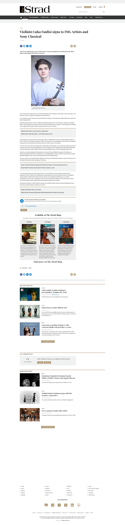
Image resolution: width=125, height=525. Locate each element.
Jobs (68, 488)
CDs (52, 218)
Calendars (66, 222)
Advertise (69, 492)
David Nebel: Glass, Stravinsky (32, 189)
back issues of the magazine (66, 218)
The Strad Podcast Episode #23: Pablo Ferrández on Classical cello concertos (46, 165)
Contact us (69, 495)
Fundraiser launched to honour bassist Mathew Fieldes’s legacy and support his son (58, 377)
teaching (43, 218)
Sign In (101, 7)
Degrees (23, 495)
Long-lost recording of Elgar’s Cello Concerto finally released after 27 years (56, 326)
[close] (75, 43)
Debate (23, 490)
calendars (56, 218)
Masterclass (92, 495)
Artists (47, 486)
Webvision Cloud (65, 520)
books (46, 218)
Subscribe (87, 7)
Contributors (47, 512)
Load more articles (48, 341)
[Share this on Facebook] (21, 46)
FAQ (92, 512)
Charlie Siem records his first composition (36, 131)
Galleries (69, 486)
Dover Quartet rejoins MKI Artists (54, 411)
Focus (43, 305)
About (47, 495)
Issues (90, 486)
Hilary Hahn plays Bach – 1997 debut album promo (39, 134)
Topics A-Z (64, 512)
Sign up (24, 210)
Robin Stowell (55, 294)
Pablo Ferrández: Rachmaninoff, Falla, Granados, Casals (39, 167)
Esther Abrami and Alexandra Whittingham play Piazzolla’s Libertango (44, 192)
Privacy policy (80, 512)
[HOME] (21, 17)
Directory (47, 490)
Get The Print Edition (94, 488)
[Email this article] (30, 46)
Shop (94, 7)
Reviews (69, 490)
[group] (98, 17)
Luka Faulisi (24, 268)
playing (36, 218)
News (21, 28)
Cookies (87, 512)
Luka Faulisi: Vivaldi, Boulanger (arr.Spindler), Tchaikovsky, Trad (54, 291)
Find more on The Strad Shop (48, 261)
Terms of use (72, 512)
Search (104, 12)
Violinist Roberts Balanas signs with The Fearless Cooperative (57, 394)
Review (43, 288)
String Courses (49, 492)
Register (79, 7)
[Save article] (74, 46)
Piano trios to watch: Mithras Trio (54, 307)
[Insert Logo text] (35, 12)
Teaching (48, 222)
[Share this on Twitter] (24, 46)
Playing (29, 222)
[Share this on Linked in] (27, 46)
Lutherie (47, 488)
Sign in (56, 43)
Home (22, 486)
